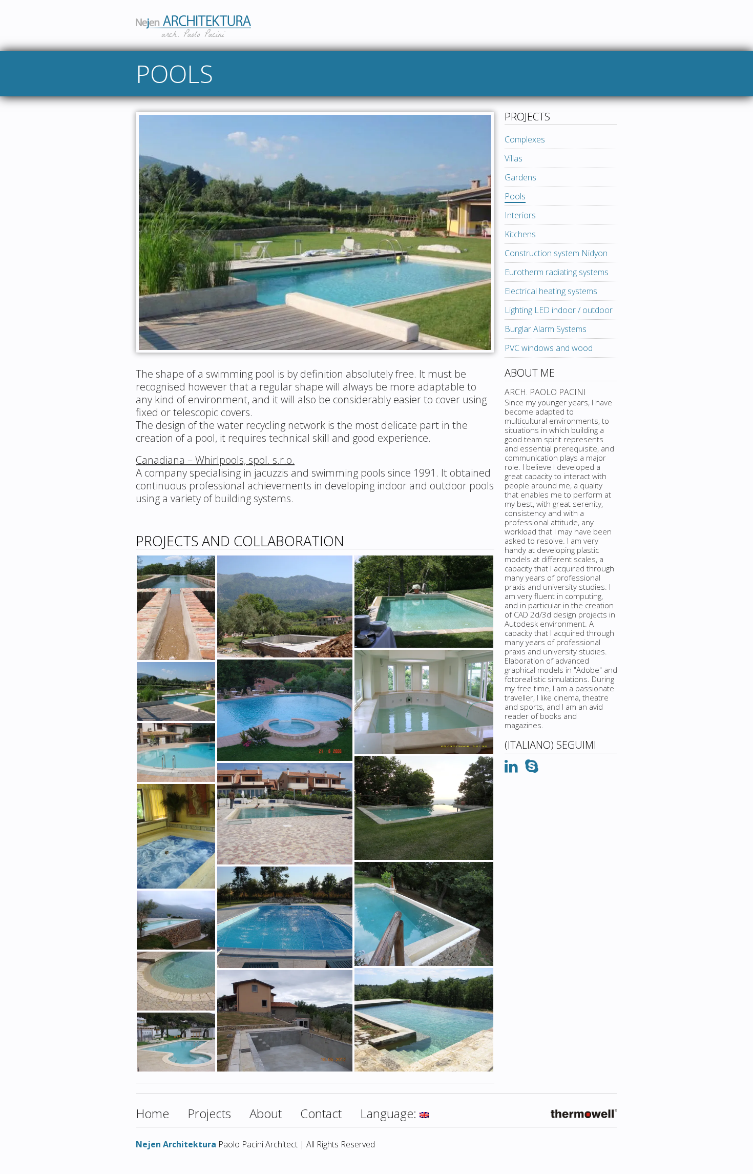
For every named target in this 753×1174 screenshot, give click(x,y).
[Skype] (531, 769)
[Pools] (315, 362)
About (265, 1113)
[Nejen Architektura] (376, 11)
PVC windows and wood (549, 348)
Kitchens (520, 234)
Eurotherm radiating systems (557, 272)
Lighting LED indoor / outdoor (559, 310)
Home (152, 1113)
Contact (321, 1113)
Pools (515, 196)
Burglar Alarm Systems (546, 329)
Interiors (520, 215)
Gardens (520, 177)
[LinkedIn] (511, 769)
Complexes (525, 139)
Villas (513, 158)
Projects (209, 1113)
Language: (390, 1113)
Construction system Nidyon (556, 253)
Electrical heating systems (551, 291)
